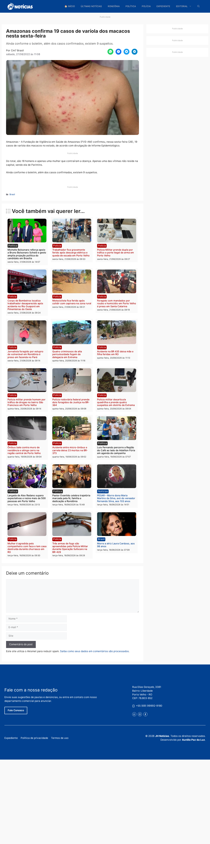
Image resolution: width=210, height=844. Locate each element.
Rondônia (114, 6)
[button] (198, 6)
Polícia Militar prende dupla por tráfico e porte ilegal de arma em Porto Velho (115, 252)
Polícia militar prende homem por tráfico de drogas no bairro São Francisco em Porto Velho (26, 402)
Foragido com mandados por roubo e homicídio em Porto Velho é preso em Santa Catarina (116, 303)
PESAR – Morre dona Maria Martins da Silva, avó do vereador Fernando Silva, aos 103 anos (116, 498)
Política (131, 6)
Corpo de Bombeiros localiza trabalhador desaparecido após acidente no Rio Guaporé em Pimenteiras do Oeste (25, 305)
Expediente (163, 6)
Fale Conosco (16, 710)
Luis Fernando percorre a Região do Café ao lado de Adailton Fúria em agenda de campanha (116, 450)
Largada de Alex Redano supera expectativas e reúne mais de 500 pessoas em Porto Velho (27, 498)
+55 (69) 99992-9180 (149, 705)
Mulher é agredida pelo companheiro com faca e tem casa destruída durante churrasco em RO (27, 547)
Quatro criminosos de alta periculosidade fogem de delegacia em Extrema (67, 354)
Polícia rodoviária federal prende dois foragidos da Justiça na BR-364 (70, 402)
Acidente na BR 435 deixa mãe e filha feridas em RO (115, 353)
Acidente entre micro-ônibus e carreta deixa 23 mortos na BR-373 (70, 450)
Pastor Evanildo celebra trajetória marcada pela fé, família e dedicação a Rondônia (71, 498)
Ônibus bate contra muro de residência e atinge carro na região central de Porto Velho (24, 450)
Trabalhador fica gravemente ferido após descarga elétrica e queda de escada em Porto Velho (71, 252)
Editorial (182, 6)
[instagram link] (140, 714)
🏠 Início (69, 6)
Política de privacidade (34, 738)
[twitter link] (134, 714)
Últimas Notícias (91, 6)
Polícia (146, 6)
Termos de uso (59, 738)
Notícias (103, 491)
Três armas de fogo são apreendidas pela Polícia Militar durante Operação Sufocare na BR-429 (70, 547)
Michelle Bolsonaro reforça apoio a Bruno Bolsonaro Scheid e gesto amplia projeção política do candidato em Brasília (27, 254)
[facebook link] (145, 714)
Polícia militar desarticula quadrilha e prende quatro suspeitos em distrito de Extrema (116, 402)
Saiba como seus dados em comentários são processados (94, 651)
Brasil (12, 194)
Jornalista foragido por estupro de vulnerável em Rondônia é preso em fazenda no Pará (25, 354)
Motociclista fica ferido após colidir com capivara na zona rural (71, 302)
